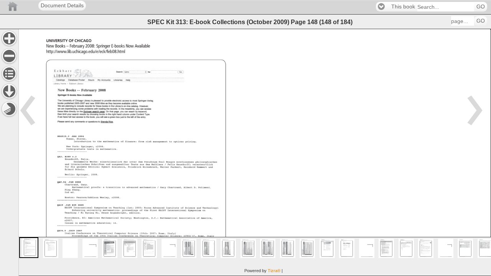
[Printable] (9, 109)
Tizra (274, 270)
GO (480, 7)
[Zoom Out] (9, 56)
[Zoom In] (9, 38)
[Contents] (9, 73)
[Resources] (9, 91)
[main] (254, 152)
